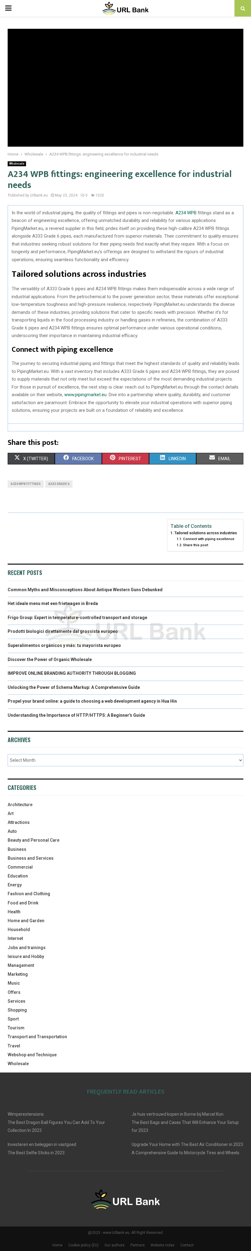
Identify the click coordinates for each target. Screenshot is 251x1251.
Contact (187, 1245)
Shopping (17, 1010)
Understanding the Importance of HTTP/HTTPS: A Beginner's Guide (76, 715)
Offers (14, 992)
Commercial (20, 867)
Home (57, 1245)
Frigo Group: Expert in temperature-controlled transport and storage (77, 617)
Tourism (16, 1027)
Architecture (20, 804)
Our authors (114, 1245)
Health (14, 911)
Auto (12, 831)
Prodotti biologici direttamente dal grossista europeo (63, 631)
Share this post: (195, 545)
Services (16, 1001)
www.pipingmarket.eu (85, 394)
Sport (13, 1018)
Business (17, 849)
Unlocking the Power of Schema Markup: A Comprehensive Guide (74, 687)
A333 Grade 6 (58, 484)
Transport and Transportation (37, 1036)
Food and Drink (23, 902)
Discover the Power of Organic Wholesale (50, 659)
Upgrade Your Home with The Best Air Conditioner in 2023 (187, 1144)
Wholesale (16, 163)
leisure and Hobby (26, 956)
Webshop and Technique (32, 1054)
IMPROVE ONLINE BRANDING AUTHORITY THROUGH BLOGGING (72, 673)
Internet (15, 938)
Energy (15, 884)
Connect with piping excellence (208, 539)
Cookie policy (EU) (83, 1245)
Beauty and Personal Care (33, 840)
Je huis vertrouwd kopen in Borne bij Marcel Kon (177, 1114)
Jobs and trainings (27, 947)
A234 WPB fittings (26, 484)
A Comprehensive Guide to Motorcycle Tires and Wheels (185, 1152)
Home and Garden (26, 920)
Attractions (19, 822)
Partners (137, 1245)
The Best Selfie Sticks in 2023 (36, 1152)
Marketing (18, 974)
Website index (162, 1245)
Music (14, 983)
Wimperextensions (26, 1114)
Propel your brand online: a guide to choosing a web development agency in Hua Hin (92, 701)
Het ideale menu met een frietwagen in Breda (53, 603)
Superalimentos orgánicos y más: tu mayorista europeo (64, 645)
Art (10, 813)
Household (19, 929)
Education (18, 875)
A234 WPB (186, 213)
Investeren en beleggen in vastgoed (42, 1144)
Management (21, 965)
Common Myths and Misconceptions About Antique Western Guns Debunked (85, 589)
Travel (14, 1045)
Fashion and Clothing (29, 893)
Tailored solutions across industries (205, 533)
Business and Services (31, 858)
